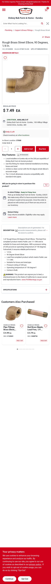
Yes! (46, 185)
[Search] (42, 23)
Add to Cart (28, 149)
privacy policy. (35, 564)
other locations (23, 135)
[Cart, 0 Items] (46, 10)
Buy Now (42, 149)
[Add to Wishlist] (5, 58)
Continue (9, 579)
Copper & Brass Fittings (24, 30)
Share (47, 37)
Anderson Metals (10, 53)
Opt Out (24, 579)
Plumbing (8, 30)
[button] (25, 230)
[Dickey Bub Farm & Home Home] (26, 11)
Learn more (12, 217)
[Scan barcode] (48, 23)
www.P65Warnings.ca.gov (32, 280)
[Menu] (3, 9)
